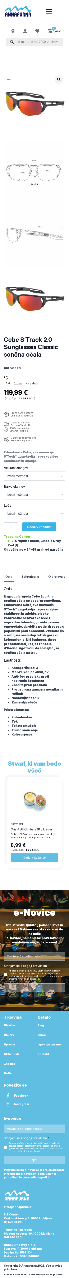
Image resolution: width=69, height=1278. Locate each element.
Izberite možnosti (34, 857)
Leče (7, 505)
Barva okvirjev (14, 486)
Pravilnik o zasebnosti (29, 979)
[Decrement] (7, 527)
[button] (59, 79)
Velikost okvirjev (16, 467)
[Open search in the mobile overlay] (34, 42)
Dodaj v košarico (39, 527)
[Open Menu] (49, 11)
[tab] (9, 576)
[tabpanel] (34, 662)
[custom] (8, 1095)
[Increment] (15, 527)
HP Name (8, 912)
